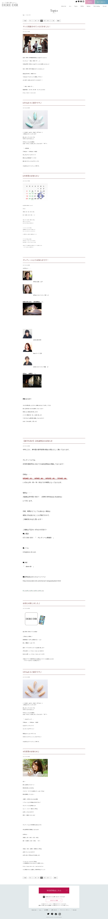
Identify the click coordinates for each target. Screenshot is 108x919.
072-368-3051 (28, 538)
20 (35, 20)
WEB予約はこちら (54, 890)
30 (53, 20)
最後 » (58, 20)
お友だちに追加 (54, 900)
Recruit (104, 6)
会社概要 (46, 910)
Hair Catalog (97, 6)
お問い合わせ (54, 910)
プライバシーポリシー (65, 910)
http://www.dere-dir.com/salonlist (33, 866)
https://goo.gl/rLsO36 (32, 242)
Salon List (63, 6)
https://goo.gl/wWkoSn (31, 240)
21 (38, 20)
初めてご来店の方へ (101, 2)
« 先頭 (24, 20)
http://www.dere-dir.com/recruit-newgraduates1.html (42, 581)
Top (23, 14)
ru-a (70, 6)
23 (44, 20)
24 (47, 20)
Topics (76, 6)
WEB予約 (90, 2)
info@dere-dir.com (29, 552)
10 (30, 20)
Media (82, 6)
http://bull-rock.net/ (29, 92)
